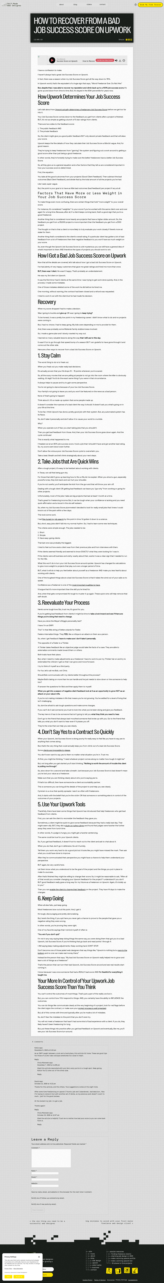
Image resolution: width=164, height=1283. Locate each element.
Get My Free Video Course (105, 60)
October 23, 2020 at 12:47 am (48, 1115)
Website (34, 1183)
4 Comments (37, 1042)
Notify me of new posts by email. (43, 1204)
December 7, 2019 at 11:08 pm (48, 1065)
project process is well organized (92, 1008)
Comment (35, 1148)
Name (34, 1171)
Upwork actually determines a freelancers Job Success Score (81, 109)
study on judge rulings (74, 825)
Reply (37, 1059)
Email (34, 1177)
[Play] (52, 60)
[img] (123, 60)
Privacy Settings (121, 1280)
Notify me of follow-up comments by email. (47, 1198)
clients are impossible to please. (56, 750)
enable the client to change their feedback (68, 889)
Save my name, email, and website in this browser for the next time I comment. (61, 1192)
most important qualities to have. (86, 585)
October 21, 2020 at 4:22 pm (45, 1084)
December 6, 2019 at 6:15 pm (45, 1050)
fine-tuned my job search (53, 519)
